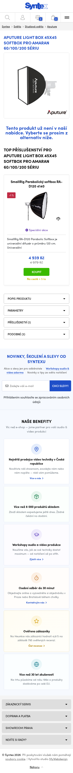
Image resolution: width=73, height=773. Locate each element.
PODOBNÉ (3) (16, 334)
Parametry (15, 310)
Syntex (6, 26)
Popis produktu (19, 299)
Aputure (52, 26)
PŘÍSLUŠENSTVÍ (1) (19, 322)
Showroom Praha (19, 728)
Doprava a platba (18, 716)
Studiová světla (34, 26)
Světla (17, 26)
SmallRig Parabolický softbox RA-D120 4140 (37, 183)
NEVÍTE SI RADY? (16, 740)
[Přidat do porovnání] (58, 218)
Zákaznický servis (18, 704)
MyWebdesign (58, 759)
